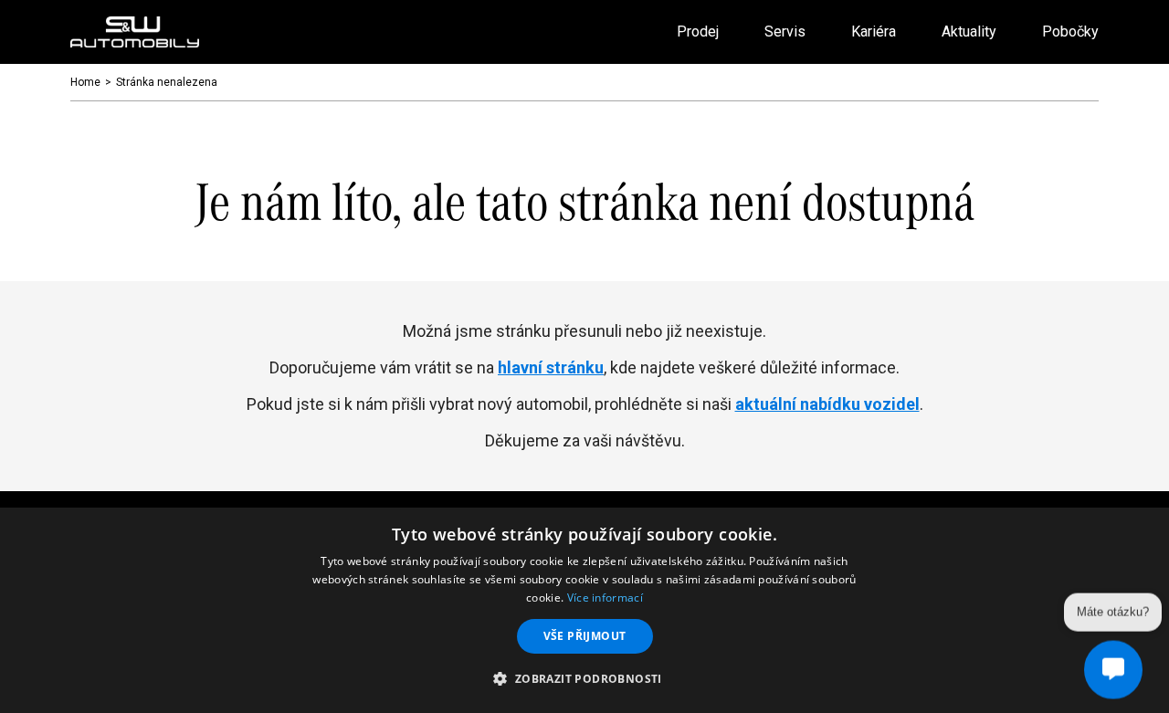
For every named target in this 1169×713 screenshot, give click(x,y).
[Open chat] (1113, 669)
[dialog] (584, 610)
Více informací (605, 597)
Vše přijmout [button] (585, 636)
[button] (584, 679)
